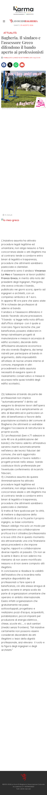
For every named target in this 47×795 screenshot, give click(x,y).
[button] (3, 64)
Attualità (10, 32)
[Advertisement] (23, 136)
